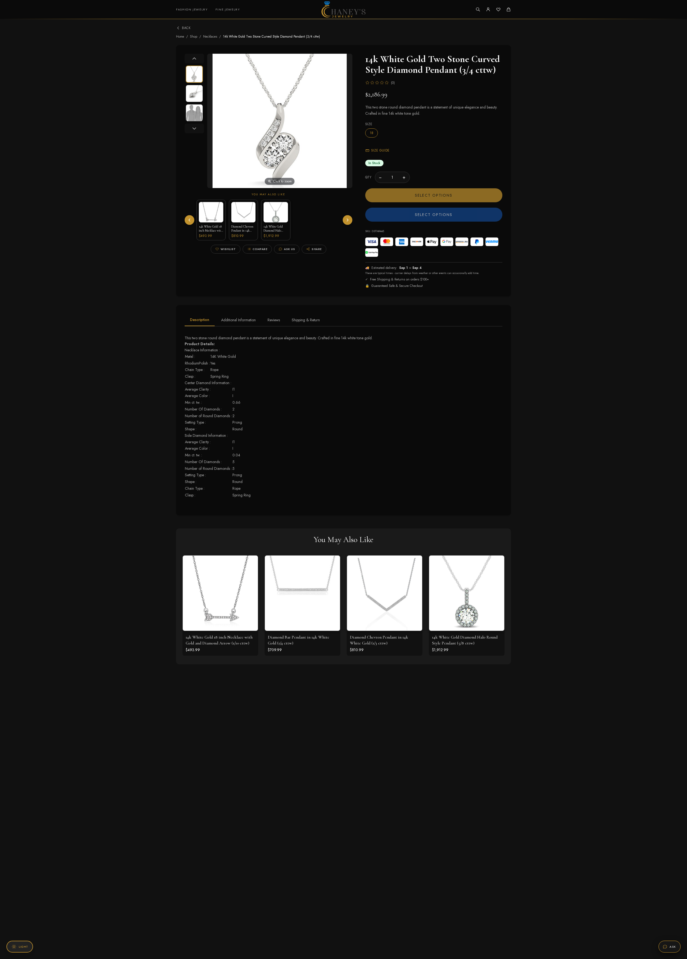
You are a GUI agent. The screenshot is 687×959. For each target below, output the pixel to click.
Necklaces (210, 36)
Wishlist (228, 249)
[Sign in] (488, 9)
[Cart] (508, 9)
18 (371, 133)
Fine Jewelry (227, 9)
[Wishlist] (498, 9)
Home (180, 36)
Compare (260, 249)
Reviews (274, 320)
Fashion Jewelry (192, 9)
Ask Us (289, 249)
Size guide (380, 150)
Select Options (433, 195)
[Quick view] (250, 563)
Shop (193, 36)
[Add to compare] (250, 587)
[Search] (478, 9)
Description (199, 319)
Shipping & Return (306, 320)
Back (186, 28)
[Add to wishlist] (250, 575)
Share (317, 249)
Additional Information (238, 320)
